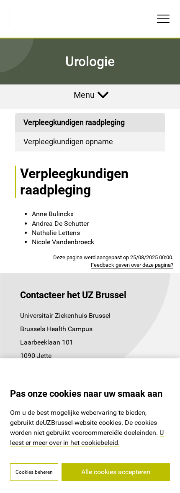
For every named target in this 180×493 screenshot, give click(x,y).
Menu (84, 95)
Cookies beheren (34, 472)
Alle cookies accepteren (115, 472)
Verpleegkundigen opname (68, 141)
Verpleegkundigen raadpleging (74, 122)
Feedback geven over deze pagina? (132, 265)
